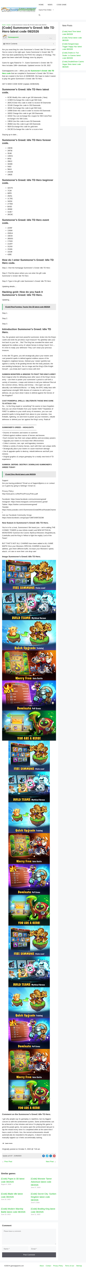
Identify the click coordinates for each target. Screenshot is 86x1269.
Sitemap (79, 1266)
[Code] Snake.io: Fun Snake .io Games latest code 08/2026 (71, 55)
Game (8, 25)
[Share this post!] (43, 1157)
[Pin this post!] (54, 1157)
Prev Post (8, 1162)
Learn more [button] (8, 1143)
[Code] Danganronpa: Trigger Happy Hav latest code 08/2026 (72, 46)
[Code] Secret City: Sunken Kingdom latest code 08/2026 (43, 1197)
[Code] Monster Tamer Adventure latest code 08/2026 (41, 1182)
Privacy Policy (58, 1266)
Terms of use (69, 1266)
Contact (48, 1266)
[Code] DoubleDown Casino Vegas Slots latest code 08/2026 (73, 64)
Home (4, 25)
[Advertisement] (43, 62)
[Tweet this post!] (47, 1157)
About (42, 1266)
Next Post (50, 1162)
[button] (29, 575)
